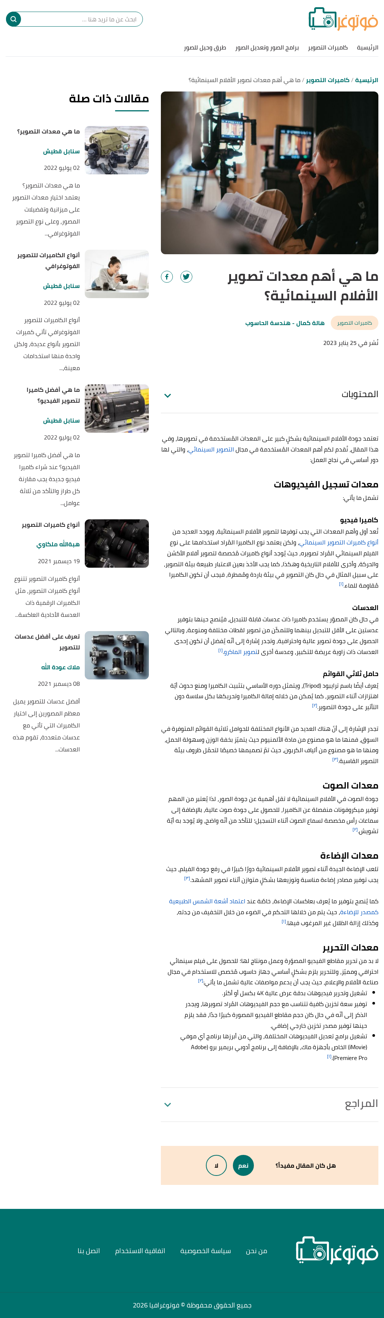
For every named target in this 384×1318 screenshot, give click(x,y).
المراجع (361, 1103)
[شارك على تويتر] (186, 277)
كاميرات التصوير (328, 47)
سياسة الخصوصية (205, 1251)
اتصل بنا (89, 1251)
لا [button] (216, 1165)
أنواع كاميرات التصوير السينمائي (338, 542)
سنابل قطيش (61, 151)
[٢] (314, 705)
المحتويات (360, 393)
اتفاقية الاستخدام (140, 1251)
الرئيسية (367, 47)
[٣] (335, 759)
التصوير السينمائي (211, 449)
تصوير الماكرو (241, 651)
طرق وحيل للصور (205, 47)
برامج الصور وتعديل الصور (267, 47)
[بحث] (13, 19)
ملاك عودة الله (60, 667)
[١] (341, 583)
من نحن (256, 1251)
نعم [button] (243, 1165)
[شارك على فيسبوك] (167, 277)
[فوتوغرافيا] (343, 19)
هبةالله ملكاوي (58, 544)
